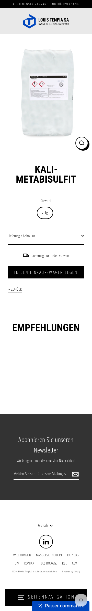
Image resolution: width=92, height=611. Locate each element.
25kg (45, 212)
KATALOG (73, 555)
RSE (64, 563)
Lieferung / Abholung (21, 235)
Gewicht (46, 200)
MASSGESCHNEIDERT (49, 555)
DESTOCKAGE (49, 563)
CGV (74, 563)
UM (17, 563)
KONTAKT (30, 563)
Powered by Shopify (71, 571)
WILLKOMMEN (22, 555)
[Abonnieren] (75, 474)
